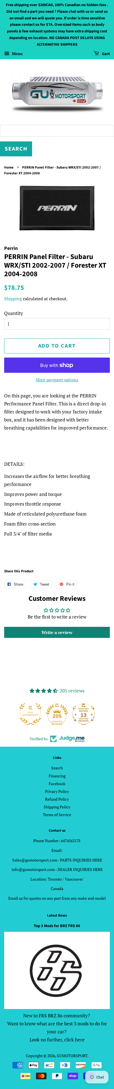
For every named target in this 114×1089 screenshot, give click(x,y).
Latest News (57, 915)
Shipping (13, 299)
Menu (17, 53)
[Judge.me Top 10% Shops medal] (83, 714)
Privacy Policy (57, 791)
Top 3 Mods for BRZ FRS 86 (57, 926)
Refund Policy (57, 799)
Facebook (57, 783)
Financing (57, 775)
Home (9, 167)
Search (57, 767)
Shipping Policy (57, 806)
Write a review (57, 632)
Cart (105, 54)
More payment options (57, 379)
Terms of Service (57, 814)
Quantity (13, 313)
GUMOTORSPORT (72, 1055)
